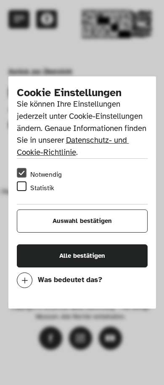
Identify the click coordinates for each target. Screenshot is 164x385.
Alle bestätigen (82, 255)
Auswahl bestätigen (82, 221)
